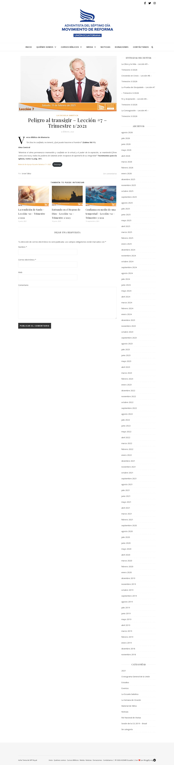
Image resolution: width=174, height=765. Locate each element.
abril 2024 (125, 296)
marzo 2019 (126, 631)
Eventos (125, 688)
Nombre (22, 247)
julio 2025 (125, 208)
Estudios (125, 682)
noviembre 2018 (128, 654)
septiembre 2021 (129, 478)
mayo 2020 (126, 549)
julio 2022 (125, 420)
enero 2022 (126, 455)
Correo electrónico (27, 259)
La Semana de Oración (131, 700)
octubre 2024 (127, 261)
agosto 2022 (127, 414)
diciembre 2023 (128, 320)
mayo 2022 (126, 431)
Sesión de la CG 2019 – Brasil (134, 723)
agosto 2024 (127, 273)
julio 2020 (125, 537)
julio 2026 (125, 138)
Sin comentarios (110, 173)
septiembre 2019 (129, 596)
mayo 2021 (126, 502)
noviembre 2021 (128, 466)
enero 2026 (126, 173)
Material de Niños (129, 706)
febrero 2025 (127, 238)
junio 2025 (126, 214)
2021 (123, 670)
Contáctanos (141, 47)
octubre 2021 (127, 472)
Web (20, 272)
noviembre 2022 (128, 396)
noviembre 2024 (128, 255)
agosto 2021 (127, 484)
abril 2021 (125, 508)
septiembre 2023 (129, 337)
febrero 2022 (127, 449)
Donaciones (121, 47)
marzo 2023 (126, 373)
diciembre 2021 (128, 461)
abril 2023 (125, 367)
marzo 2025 (126, 232)
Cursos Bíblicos (70, 47)
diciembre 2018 (128, 648)
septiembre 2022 (129, 408)
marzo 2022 (126, 443)
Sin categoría (127, 729)
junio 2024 (126, 285)
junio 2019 (126, 613)
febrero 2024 (127, 308)
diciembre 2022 (128, 390)
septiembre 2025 (129, 197)
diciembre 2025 (128, 179)
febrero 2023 (127, 378)
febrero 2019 (127, 637)
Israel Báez (26, 173)
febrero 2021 (127, 519)
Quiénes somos (44, 47)
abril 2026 (125, 156)
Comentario (23, 285)
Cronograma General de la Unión (135, 676)
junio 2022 (126, 425)
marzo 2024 (126, 302)
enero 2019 (126, 642)
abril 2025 (125, 226)
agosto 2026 (127, 132)
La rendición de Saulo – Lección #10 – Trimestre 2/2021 (31, 213)
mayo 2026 (126, 150)
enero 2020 (126, 572)
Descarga (57, 164)
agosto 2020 (127, 531)
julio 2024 (125, 279)
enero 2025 (126, 244)
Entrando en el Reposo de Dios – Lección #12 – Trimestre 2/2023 (66, 213)
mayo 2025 (126, 220)
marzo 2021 (126, 513)
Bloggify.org (148, 760)
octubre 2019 (127, 590)
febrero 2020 (127, 566)
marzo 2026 (126, 161)
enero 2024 (126, 314)
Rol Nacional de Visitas (131, 717)
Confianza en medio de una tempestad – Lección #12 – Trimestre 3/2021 (101, 213)
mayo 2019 (126, 619)
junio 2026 (126, 144)
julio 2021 (125, 490)
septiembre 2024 (129, 267)
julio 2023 (125, 349)
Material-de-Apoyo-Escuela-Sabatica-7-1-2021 (34, 164)
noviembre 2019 (128, 584)
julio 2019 (125, 607)
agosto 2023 (127, 343)
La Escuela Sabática (67, 115)
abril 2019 (125, 625)
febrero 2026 (127, 167)
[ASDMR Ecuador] (87, 23)
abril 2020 (125, 554)
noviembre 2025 (128, 185)
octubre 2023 (127, 332)
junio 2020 (126, 543)
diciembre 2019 (128, 578)
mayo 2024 (126, 290)
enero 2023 (126, 384)
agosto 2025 (127, 202)
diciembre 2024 (128, 249)
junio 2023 (126, 355)
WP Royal (33, 760)
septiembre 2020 (129, 525)
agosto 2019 (127, 601)
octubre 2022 (127, 402)
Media (89, 47)
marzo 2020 (126, 560)
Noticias (105, 47)
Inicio (28, 47)
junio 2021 (126, 496)
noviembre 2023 (128, 326)
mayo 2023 (126, 361)
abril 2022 (125, 437)
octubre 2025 (127, 191)
